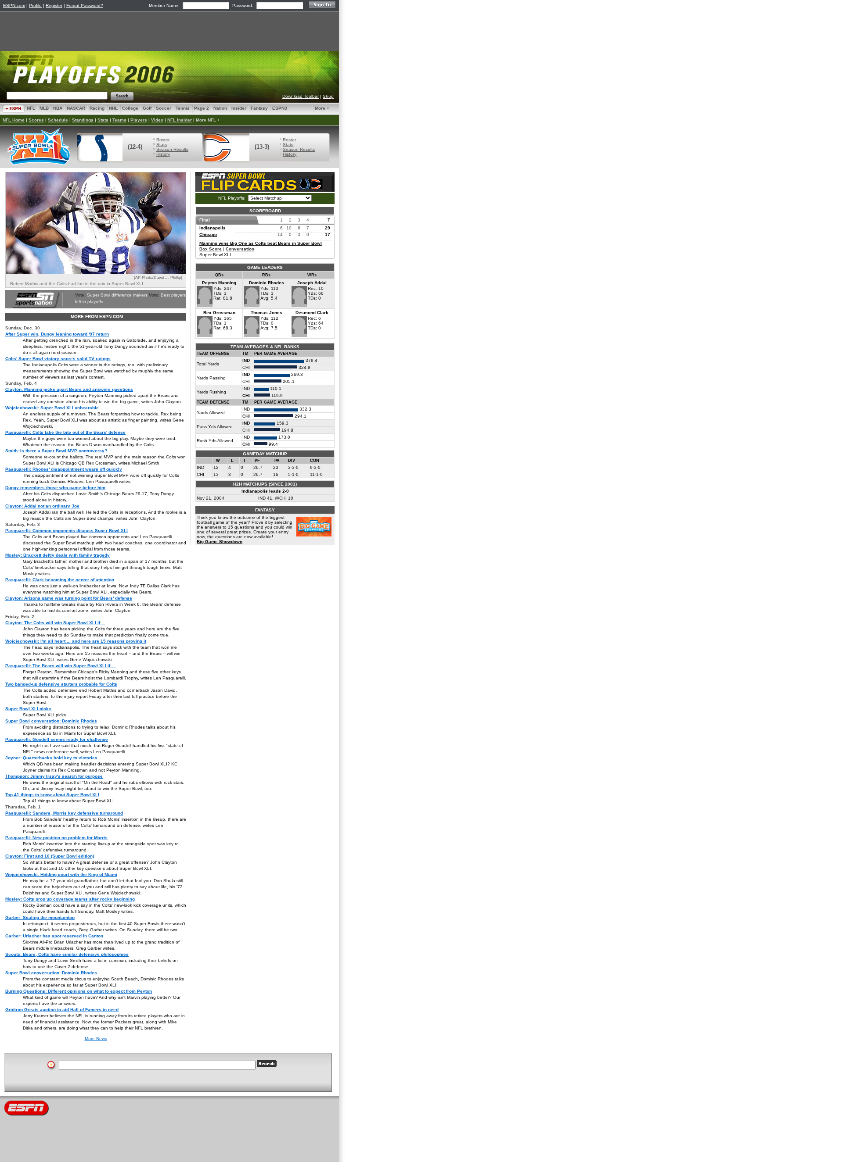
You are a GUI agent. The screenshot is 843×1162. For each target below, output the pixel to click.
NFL (31, 108)
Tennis (183, 108)
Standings (83, 120)
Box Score (210, 249)
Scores (36, 120)
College (130, 108)
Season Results (172, 149)
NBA (57, 108)
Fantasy (259, 108)
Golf (147, 108)
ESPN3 (279, 108)
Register (54, 5)
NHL (113, 108)
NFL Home (14, 120)
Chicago (208, 234)
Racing (97, 108)
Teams (119, 120)
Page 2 (201, 108)
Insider (238, 108)
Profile (35, 5)
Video (157, 120)
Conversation (240, 249)
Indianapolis (212, 227)
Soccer (163, 108)
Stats (102, 120)
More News (96, 1038)
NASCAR (76, 108)
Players (138, 120)
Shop (328, 96)
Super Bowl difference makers (117, 295)
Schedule (58, 120)
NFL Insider (179, 120)
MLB (44, 108)
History (163, 154)
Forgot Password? (84, 5)
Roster (162, 139)
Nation (220, 108)
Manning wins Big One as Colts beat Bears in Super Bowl (260, 243)
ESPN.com (14, 5)
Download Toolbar (300, 96)
